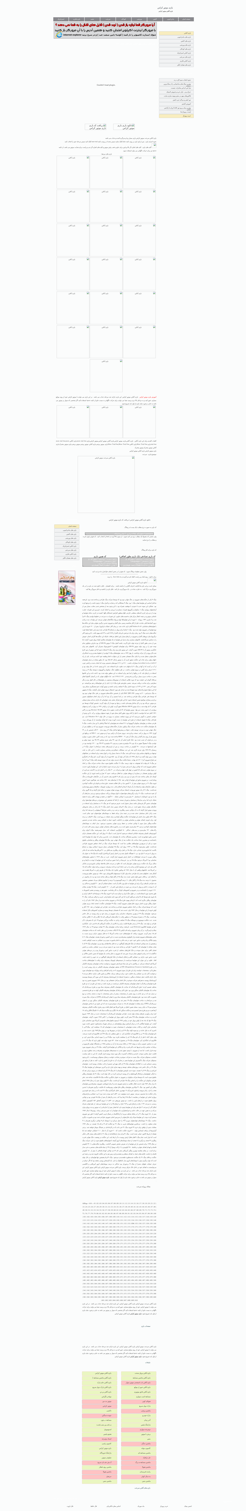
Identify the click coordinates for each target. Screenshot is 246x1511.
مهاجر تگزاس (106, 1397)
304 (95, 1250)
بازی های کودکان (185, 49)
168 (110, 1227)
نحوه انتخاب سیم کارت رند (182, 80)
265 (99, 1243)
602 (106, 1300)
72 (149, 1210)
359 (151, 1257)
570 (118, 1293)
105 (99, 1217)
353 (129, 1257)
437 (144, 1270)
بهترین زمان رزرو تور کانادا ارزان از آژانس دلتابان (177, 108)
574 (132, 1293)
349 (114, 1257)
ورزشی (139, 19)
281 (84, 1247)
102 (88, 1217)
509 (114, 1283)
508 (110, 1283)
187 (106, 1230)
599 (151, 1297)
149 (114, 1223)
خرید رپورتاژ (187, 116)
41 (135, 1207)
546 (103, 1290)
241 (84, 1240)
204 (95, 1233)
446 (103, 1273)
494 (132, 1280)
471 (121, 1277)
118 (147, 1217)
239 (151, 1237)
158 (147, 1223)
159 (151, 1223)
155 (136, 1223)
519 (151, 1283)
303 (92, 1250)
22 (154, 1203)
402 (88, 1267)
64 (126, 1210)
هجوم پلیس (107, 1434)
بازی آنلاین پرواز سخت (142, 1373)
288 (110, 1247)
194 (132, 1230)
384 (95, 1263)
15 (135, 1203)
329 (114, 1253)
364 (95, 1260)
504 (95, 1283)
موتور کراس (107, 1406)
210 (118, 1233)
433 (129, 1270)
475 (136, 1277)
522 (88, 1287)
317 (144, 1250)
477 (144, 1277)
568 (110, 1293)
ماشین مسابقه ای (144, 1453)
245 (99, 1240)
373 (129, 1260)
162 (88, 1227)
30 (103, 1207)
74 (154, 1210)
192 (125, 1230)
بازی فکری (76, 19)
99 (151, 1213)
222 (88, 1237)
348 (110, 1257)
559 (151, 1290)
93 (134, 1213)
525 (99, 1287)
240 (155, 1237)
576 (140, 1293)
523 (92, 1287)
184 (95, 1230)
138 (147, 1220)
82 (103, 1213)
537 (144, 1287)
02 (98, 1203)
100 (155, 1213)
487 (106, 1280)
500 (155, 1280)
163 (92, 1227)
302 (88, 1250)
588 (110, 1297)
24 (86, 1207)
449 (114, 1273)
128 (110, 1220)
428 (110, 1270)
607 (125, 1300)
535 (136, 1287)
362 (88, 1260)
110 (118, 1217)
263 (92, 1243)
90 (126, 1213)
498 (147, 1280)
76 (86, 1213)
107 (106, 1217)
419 (151, 1267)
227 (106, 1237)
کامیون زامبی (106, 1444)
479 (151, 1277)
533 (129, 1287)
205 (99, 1233)
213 (129, 1233)
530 (118, 1287)
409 (114, 1267)
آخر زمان (147, 1420)
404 (95, 1267)
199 (151, 1230)
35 (117, 1207)
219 (151, 1233)
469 (114, 1277)
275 (136, 1243)
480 (155, 1277)
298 (147, 1247)
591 (121, 1297)
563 (92, 1293)
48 (154, 1207)
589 (114, 1297)
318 (147, 1250)
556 (140, 1290)
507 (106, 1283)
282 (88, 1247)
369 (114, 1260)
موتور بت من (106, 1401)
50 (86, 1210)
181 (84, 1230)
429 (114, 1270)
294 (132, 1247)
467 (106, 1277)
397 (144, 1263)
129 (114, 1220)
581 (84, 1297)
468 (110, 1277)
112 (125, 1217)
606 (121, 1300)
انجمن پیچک (188, 1506)
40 (132, 1207)
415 (136, 1267)
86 (114, 1213)
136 (140, 1220)
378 (147, 1260)
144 (95, 1223)
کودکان (123, 19)
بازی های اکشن (186, 41)
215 (136, 1233)
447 (106, 1273)
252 (125, 1240)
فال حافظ (94, 1506)
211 (121, 1233)
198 (147, 1230)
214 (132, 1233)
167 (106, 1227)
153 (129, 1223)
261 (84, 1243)
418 (147, 1267)
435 (136, 1270)
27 (95, 1207)
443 (92, 1273)
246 (103, 1240)
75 (83, 1213)
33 (112, 1207)
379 (151, 1260)
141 (84, 1223)
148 (110, 1223)
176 (140, 1227)
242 (88, 1240)
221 (84, 1237)
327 (106, 1253)
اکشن (155, 19)
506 (103, 1283)
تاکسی (108, 1411)
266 (103, 1243)
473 (129, 1277)
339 (151, 1253)
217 (144, 1233)
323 (92, 1253)
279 (151, 1243)
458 (147, 1273)
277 (144, 1243)
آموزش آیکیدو (186, 104)
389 (114, 1263)
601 (103, 1300)
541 (84, 1290)
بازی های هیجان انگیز (184, 65)
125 (99, 1220)
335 (136, 1253)
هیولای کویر (146, 1401)
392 (125, 1263)
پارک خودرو (146, 1415)
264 (95, 1243)
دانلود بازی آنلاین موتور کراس (137, 582)
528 (110, 1287)
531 (121, 1287)
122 (88, 1220)
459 (151, 1273)
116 (140, 1217)
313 (129, 1250)
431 (121, 1270)
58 (109, 1210)
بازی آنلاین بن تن (105, 1392)
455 (136, 1273)
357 (144, 1257)
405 (99, 1267)
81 (100, 1213)
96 (143, 1213)
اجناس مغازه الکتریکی (113, 1506)
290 (118, 1247)
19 (146, 1203)
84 (109, 1213)
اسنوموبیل (107, 1429)
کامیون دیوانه (145, 1448)
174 (132, 1227)
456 (140, 1273)
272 (125, 1243)
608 (129, 1300)
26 (92, 1207)
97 (146, 1213)
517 (144, 1283)
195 (136, 1230)
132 (125, 1220)
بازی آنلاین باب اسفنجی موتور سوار (138, 1383)
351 (121, 1257)
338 (147, 1253)
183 (92, 1230)
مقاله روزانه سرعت (143, 1187)
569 (114, 1293)
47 (152, 1207)
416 (140, 1267)
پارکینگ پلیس (145, 1425)
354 (132, 1257)
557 (144, 1290)
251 (121, 1240)
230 (118, 1237)
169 (114, 1227)
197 (144, 1230)
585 (99, 1297)
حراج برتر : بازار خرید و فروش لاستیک (178, 92)
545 (99, 1290)
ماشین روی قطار (105, 1467)
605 (118, 1300)
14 (132, 1203)
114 (132, 1217)
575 (136, 1293)
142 (88, 1223)
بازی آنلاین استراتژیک (184, 53)
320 (155, 1250)
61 (117, 1210)
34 (115, 1207)
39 (129, 1207)
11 (123, 1203)
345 (99, 1257)
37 (123, 1207)
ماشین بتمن (146, 1481)
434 (132, 1270)
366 (103, 1260)
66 (132, 1210)
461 (84, 1277)
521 (84, 1287)
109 (114, 1217)
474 (132, 1277)
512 (125, 1283)
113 (129, 1217)
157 (144, 1223)
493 (129, 1280)
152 (125, 1223)
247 (106, 1240)
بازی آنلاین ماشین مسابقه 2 (101, 1378)
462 (88, 1277)
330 (118, 1253)
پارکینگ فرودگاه (105, 1453)
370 (118, 1260)
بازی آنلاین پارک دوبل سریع (102, 1387)
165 (99, 1227)
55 (100, 1210)
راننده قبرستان (145, 1472)
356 (140, 1257)
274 (132, 1243)
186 (103, 1230)
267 (106, 1243)
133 (129, 1220)
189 (114, 1230)
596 (140, 1297)
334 (132, 1253)
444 (95, 1273)
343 (92, 1257)
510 (118, 1283)
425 (99, 1270)
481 (84, 1280)
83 (106, 1213)
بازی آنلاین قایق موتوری (142, 1392)
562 (88, 1293)
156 (140, 1223)
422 (88, 1270)
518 (147, 1283)
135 (136, 1220)
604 (114, 1300)
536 (140, 1287)
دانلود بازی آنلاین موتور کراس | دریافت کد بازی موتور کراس (129, 520)
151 (121, 1223)
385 (99, 1263)
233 (129, 1237)
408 (110, 1267)
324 (95, 1253)
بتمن (148, 1439)
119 (151, 1217)
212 (125, 1233)
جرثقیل (108, 1476)
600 (155, 1297)
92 (132, 1213)
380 (155, 1260)
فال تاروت (70, 1506)
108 (110, 1217)
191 (121, 1230)
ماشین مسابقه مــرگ (142, 1462)
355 (136, 1257)
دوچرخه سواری (145, 1429)
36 (120, 1207)
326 (103, 1253)
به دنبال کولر (146, 1476)
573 (129, 1293)
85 (112, 1213)
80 (97, 1213)
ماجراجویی (170, 19)
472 (125, 1277)
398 (147, 1263)
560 (155, 1290)
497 (144, 1280)
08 (115, 1203)
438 (147, 1270)
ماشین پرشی (145, 1411)
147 (106, 1223)
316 (140, 1250)
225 (99, 1237)
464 (95, 1277)
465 (99, 1277)
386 (103, 1263)
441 (84, 1273)
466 (103, 1277)
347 (106, 1257)
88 (120, 1213)
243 (92, 1240)
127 (106, 1220)
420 (155, 1267)
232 (125, 1237)
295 (136, 1247)
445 (99, 1273)
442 (88, 1273)
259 (151, 1240)
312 (125, 1250)
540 (155, 1287)
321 (84, 1253)
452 (125, 1273)
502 (88, 1283)
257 (144, 1240)
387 (106, 1263)
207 (106, 1233)
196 (140, 1230)
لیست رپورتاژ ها (186, 112)
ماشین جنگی (145, 1444)
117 (144, 1217)
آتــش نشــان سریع (104, 1462)
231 (121, 1237)
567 (106, 1293)
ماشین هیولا (146, 1467)
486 (103, 1280)
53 (95, 1210)
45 (146, 1207)
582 (88, 1297)
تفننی (92, 19)
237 (144, 1237)
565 (99, 1293)
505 (99, 1283)
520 (155, 1283)
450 (118, 1273)
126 (103, 1220)
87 (117, 1213)
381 (84, 1263)
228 (110, 1237)
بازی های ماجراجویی (184, 37)
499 (151, 1280)
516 (140, 1283)
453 (129, 1273)
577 (144, 1293)
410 (118, 1267)
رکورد (89, 766)
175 (136, 1227)
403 (92, 1267)
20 (149, 1203)
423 (92, 1270)
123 (92, 1220)
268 (110, 1243)
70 (143, 1210)
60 (115, 1210)
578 (147, 1293)
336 (140, 1253)
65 (129, 1210)
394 (132, 1263)
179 (151, 1227)
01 (95, 1203)
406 (103, 1267)
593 (129, 1297)
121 (84, 1220)
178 (147, 1227)
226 (103, 1237)
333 (129, 1253)
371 (121, 1260)
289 (114, 1247)
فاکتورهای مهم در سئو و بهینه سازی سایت (177, 96)
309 (114, 1250)
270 (118, 1243)
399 (151, 1263)
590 (118, 1297)
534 (132, 1287)
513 (129, 1283)
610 (136, 1300)
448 (110, 1273)
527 (106, 1287)
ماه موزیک (141, 1506)
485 (99, 1280)
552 (125, 1290)
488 (110, 1280)
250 (118, 1240)
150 (118, 1223)
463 (92, 1277)
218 (147, 1233)
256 (140, 1240)
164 (95, 1227)
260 (155, 1240)
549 (114, 1290)
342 (88, 1257)
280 (155, 1243)
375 (136, 1260)
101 (84, 1217)
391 (121, 1263)
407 (106, 1267)
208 (110, 1233)
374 (132, 1260)
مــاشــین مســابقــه (104, 1425)
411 (121, 1267)
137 (144, 1220)
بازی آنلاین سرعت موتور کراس (111, 1167)
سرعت (108, 19)
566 (103, 1293)
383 (92, 1263)
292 (125, 1247)
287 (106, 1247)
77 (89, 1213)
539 (151, 1287)
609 (132, 1300)
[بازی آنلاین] (139, 188)
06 (109, 1203)
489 (114, 1280)
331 (121, 1253)
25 (89, 1207)
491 (121, 1280)
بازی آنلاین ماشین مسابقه (141, 1378)
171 (121, 1227)
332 (125, 1253)
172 (125, 1227)
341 (84, 1257)
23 (83, 1207)
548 (110, 1290)
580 (155, 1293)
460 (155, 1273)
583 (92, 1297)
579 (151, 1293)
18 (143, 1203)
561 (84, 1293)
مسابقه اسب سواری (143, 1397)
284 (95, 1247)
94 (137, 1213)
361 (84, 1260)
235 (136, 1237)
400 (155, 1263)
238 (147, 1237)
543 (92, 1290)
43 (140, 1207)
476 (140, 1277)
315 (136, 1250)
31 (106, 1207)
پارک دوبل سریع (144, 1406)
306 (103, 1250)
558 (147, 1290)
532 (125, 1287)
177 (144, 1227)
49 (83, 1210)
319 (151, 1250)
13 (129, 1203)
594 (132, 1297)
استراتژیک (61, 19)
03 (100, 1203)
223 (92, 1237)
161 (84, 1227)
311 (121, 1250)
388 (110, 1263)
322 (88, 1253)
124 (95, 1220)
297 (144, 1247)
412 (125, 1267)
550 (118, 1290)
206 (103, 1233)
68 (137, 1210)
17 (140, 1203)
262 (88, 1243)
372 (125, 1260)
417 (144, 1267)
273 (129, 1243)
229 (114, 1237)
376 (140, 1260)
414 (132, 1267)
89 (123, 1213)
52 (92, 1210)
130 (118, 1220)
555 (136, 1290)
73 (152, 1210)
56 (103, 1210)
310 (118, 1250)
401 (84, 1267)
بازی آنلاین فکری (185, 61)
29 (100, 1207)
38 (126, 1207)
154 (132, 1223)
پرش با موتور (145, 1434)
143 (92, 1223)
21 (152, 1203)
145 (99, 1223)
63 (123, 1210)
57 (106, 1210)
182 (88, 1230)
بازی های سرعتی (185, 57)
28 (98, 1207)
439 (151, 1270)
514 (132, 1283)
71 (146, 1210)
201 (84, 1233)
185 (99, 1230)
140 (155, 1220)
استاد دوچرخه (106, 1439)
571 (121, 1293)
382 (88, 1263)
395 (136, 1263)
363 (92, 1260)
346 (103, 1257)
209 (114, 1233)
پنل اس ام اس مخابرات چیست (181, 88)
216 (140, 1233)
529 (114, 1287)
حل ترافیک (146, 1458)
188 (110, 1230)
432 (125, 1270)
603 (110, 1300)
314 (132, 1250)
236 (140, 1237)
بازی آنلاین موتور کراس (166, 11)
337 (144, 1253)
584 (95, 1297)
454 (132, 1273)
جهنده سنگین (106, 1415)
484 (95, 1280)
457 (144, 1273)
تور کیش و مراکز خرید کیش (182, 100)
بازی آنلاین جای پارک (104, 1383)
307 (106, 1250)
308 (110, 1250)
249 (114, 1240)
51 (89, 1210)
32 (109, 1207)
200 (155, 1230)
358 (147, 1257)
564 (95, 1293)
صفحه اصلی (186, 19)
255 (136, 1240)
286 (103, 1247)
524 (95, 1287)
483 (92, 1280)
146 (103, 1223)
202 (88, 1233)
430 (118, 1270)
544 (95, 1290)
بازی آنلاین (187, 33)
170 (118, 1227)
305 (99, 1250)
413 (129, 1267)
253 (129, 1240)
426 (103, 1270)
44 (143, 1207)
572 (125, 1293)
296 (140, 1247)
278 (147, 1243)
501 (84, 1283)
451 (121, 1273)
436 (140, 1270)
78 (92, 1213)
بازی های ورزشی (185, 45)
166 (103, 1227)
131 (121, 1220)
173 (129, 1227)
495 (136, 1280)
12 (126, 1203)
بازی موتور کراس (105, 1448)
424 (95, 1270)
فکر (111, 953)
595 (136, 1297)
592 (125, 1297)
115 (136, 1217)
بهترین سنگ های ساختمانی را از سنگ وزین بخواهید (177, 84)
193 (129, 1230)
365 (99, 1260)
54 (98, 1210)
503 (92, 1283)
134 (132, 1220)
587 (106, 1297)
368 (110, 1260)
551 (121, 1290)
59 (112, 1210)
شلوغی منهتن (106, 1458)
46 (149, 1207)
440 (155, 1270)
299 (151, 1247)
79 (95, 1213)
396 (140, 1263)
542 (88, 1290)
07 (112, 1203)
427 (106, 1270)
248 (110, 1240)
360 (155, 1257)
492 (125, 1280)
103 (92, 1217)
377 (144, 1260)
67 (135, 1210)
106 (103, 1217)
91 (129, 1213)
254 (132, 1240)
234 (132, 1237)
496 (140, 1280)
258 (147, 1240)
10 (120, 1203)
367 (106, 1260)
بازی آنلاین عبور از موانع (142, 1387)
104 (95, 1217)
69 (140, 1210)
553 (129, 1290)
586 (103, 1297)
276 (140, 1243)
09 (117, 1203)
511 (121, 1283)
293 (129, 1247)
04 (103, 1203)
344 (95, 1257)
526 (103, 1287)
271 (121, 1243)
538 (147, 1287)
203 (92, 1233)
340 (155, 1253)
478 (147, 1277)
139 (151, 1220)
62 (120, 1210)
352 (125, 1257)
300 (155, 1247)
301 (84, 1250)
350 (118, 1257)
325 (99, 1253)
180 (155, 1227)
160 (155, 1223)
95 (140, 1213)
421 (84, 1270)
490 (118, 1280)
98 (149, 1213)
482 (88, 1280)
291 (121, 1247)
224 (95, 1237)
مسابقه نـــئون (106, 1420)
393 (129, 1263)
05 (106, 1203)
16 (137, 1203)
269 (114, 1243)
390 (118, 1263)
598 (147, 1297)
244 (95, 1240)
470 (118, 1277)
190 (118, 1230)
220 (155, 1233)
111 (121, 1217)
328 (110, 1253)
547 (106, 1290)
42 (137, 1207)
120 (155, 1217)
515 (136, 1283)
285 (99, 1247)
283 (92, 1247)
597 (144, 1297)
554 (132, 1290)
